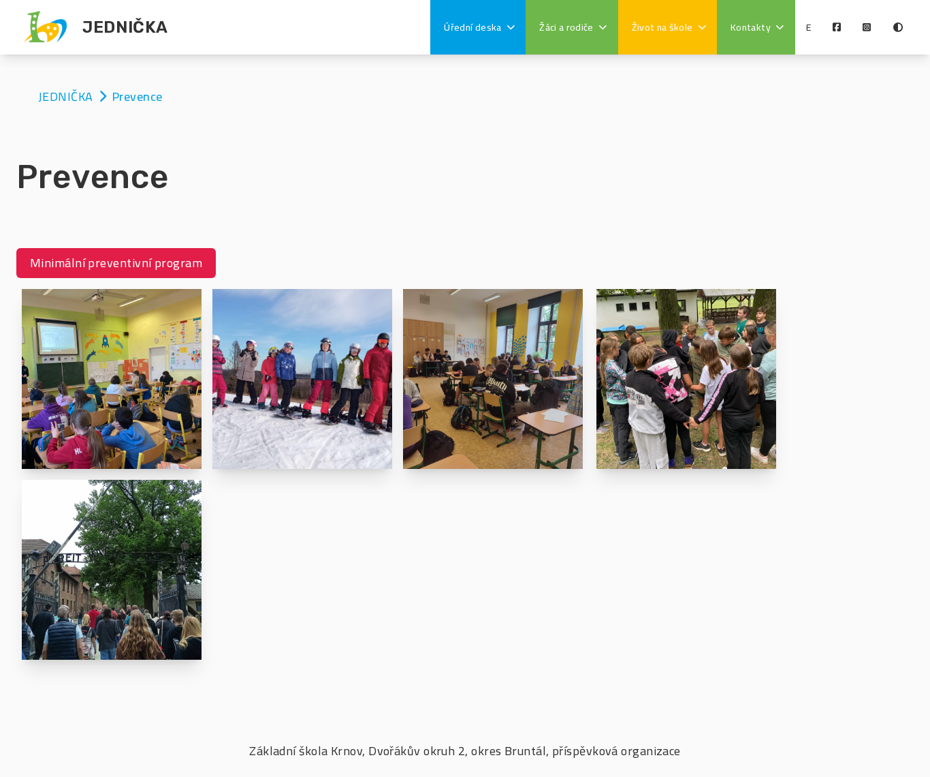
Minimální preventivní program (116, 263)
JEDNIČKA (67, 96)
